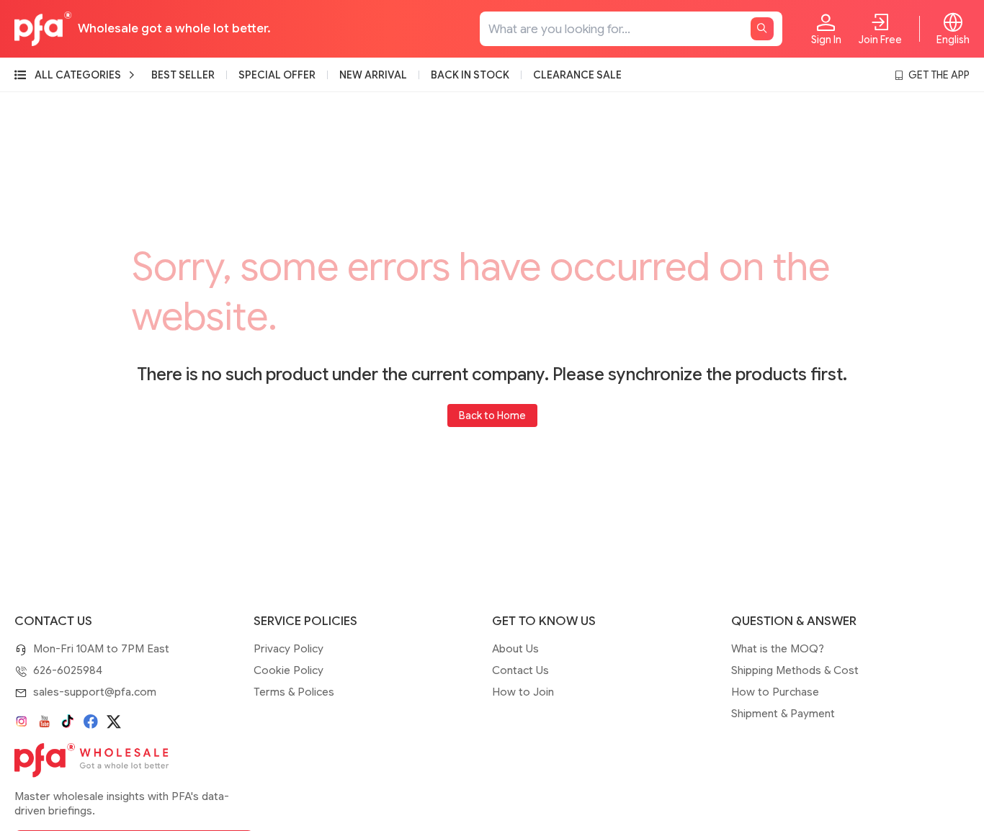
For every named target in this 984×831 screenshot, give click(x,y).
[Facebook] (91, 721)
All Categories (78, 74)
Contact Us (520, 670)
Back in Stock (470, 74)
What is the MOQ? (777, 648)
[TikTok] (68, 721)
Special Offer (277, 74)
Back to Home (492, 415)
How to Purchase (775, 692)
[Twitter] (114, 721)
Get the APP (939, 74)
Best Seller (183, 74)
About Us (515, 648)
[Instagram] (21, 721)
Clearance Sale (577, 74)
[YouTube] (44, 721)
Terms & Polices (294, 692)
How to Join (523, 692)
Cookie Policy (288, 670)
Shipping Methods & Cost (795, 670)
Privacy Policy (288, 648)
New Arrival (373, 74)
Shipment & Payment (783, 713)
